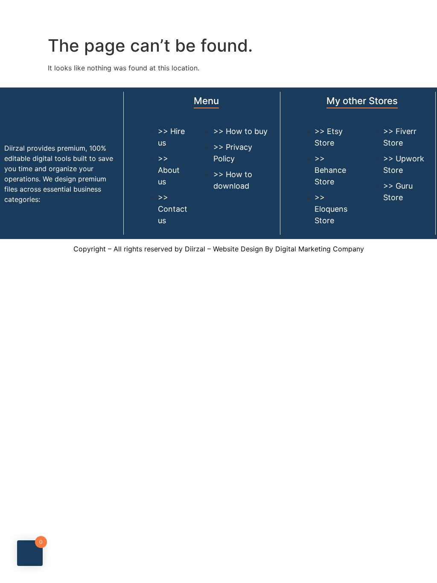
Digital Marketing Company (319, 249)
